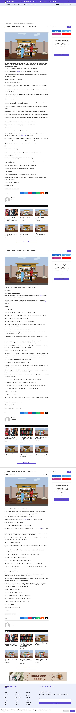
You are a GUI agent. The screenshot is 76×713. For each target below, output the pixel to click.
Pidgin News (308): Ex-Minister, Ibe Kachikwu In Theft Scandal (11, 234)
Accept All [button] (72, 710)
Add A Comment (26, 241)
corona (40, 295)
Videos (54, 1)
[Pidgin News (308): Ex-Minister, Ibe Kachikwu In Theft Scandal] (11, 228)
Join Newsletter (59, 4)
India (45, 301)
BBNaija (45, 1)
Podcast (17, 188)
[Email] (2, 79)
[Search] (69, 1)
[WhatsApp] (2, 76)
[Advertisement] (38, 14)
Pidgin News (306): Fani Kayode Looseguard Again (41, 234)
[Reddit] (2, 74)
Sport (40, 1)
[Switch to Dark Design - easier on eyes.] (70, 1)
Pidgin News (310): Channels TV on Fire (41, 218)
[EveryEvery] (9, 1)
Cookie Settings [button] (66, 710)
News (21, 1)
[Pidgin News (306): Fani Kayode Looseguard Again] (41, 228)
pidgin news (14, 408)
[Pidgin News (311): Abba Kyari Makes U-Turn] (26, 212)
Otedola (18, 71)
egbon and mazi (8, 188)
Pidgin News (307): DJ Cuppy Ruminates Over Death (26, 234)
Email (61, 50)
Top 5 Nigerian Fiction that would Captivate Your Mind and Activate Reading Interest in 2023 (26, 439)
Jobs (50, 1)
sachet (41, 528)
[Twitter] (2, 69)
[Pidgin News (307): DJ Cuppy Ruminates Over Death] (26, 228)
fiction (6, 408)
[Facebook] (2, 66)
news (13, 188)
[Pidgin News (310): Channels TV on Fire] (41, 212)
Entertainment (27, 1)
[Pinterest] (2, 71)
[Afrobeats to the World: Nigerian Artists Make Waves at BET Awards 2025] (11, 212)
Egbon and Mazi (45, 29)
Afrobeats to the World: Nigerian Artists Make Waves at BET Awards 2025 (11, 219)
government (24, 135)
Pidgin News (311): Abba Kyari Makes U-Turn (26, 218)
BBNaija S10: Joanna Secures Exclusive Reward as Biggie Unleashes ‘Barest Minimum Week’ (23, 4)
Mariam (6, 29)
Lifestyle (35, 1)
